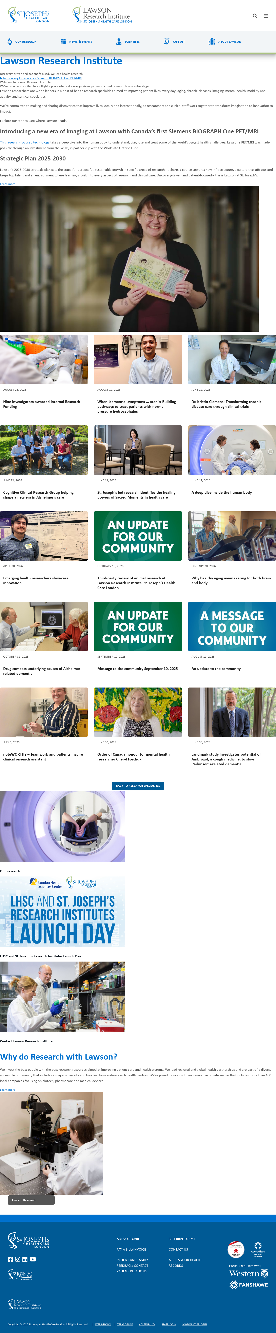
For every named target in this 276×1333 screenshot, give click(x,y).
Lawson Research (24, 1200)
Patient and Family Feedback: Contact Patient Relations (132, 1265)
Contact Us (178, 1250)
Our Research (25, 41)
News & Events (80, 41)
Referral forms (182, 1239)
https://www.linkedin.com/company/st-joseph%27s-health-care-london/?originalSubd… (25, 1260)
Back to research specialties (138, 786)
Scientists (132, 41)
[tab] (266, 15)
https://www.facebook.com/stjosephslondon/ (11, 1260)
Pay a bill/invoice (131, 1250)
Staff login (169, 1324)
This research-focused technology (25, 142)
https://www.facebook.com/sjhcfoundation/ (11, 1290)
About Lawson (229, 41)
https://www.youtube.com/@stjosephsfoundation (33, 1290)
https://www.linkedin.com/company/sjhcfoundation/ (25, 1290)
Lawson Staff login (194, 1324)
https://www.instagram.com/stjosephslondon (18, 1260)
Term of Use (125, 1324)
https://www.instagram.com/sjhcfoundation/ (18, 1290)
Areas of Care (128, 1239)
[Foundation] (47, 1274)
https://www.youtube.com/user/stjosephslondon (33, 1260)
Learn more (7, 184)
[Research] (47, 1304)
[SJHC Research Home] (106, 15)
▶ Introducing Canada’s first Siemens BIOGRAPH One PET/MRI (41, 78)
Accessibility (147, 1324)
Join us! (178, 41)
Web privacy (103, 1324)
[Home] (32, 15)
